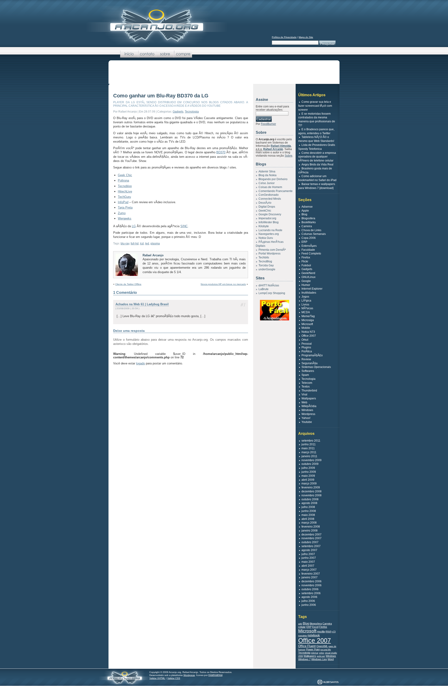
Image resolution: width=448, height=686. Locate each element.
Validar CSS (173, 678)
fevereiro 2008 (310, 526)
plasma (155, 243)
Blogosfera (308, 218)
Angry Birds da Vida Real (317, 164)
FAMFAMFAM (215, 675)
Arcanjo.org (124, 677)
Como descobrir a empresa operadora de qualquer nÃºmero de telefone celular (317, 156)
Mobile (305, 327)
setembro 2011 (310, 440)
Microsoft (307, 324)
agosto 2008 (309, 503)
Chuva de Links (311, 230)
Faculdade (308, 249)
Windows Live (319, 659)
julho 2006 (308, 601)
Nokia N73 (308, 331)
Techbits (264, 257)
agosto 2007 (309, 550)
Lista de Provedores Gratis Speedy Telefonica (316, 147)
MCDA (305, 312)
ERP (304, 242)
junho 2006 (308, 605)
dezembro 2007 (311, 534)
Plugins (306, 347)
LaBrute (264, 289)
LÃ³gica (306, 300)
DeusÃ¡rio (265, 202)
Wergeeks (124, 218)
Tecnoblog (125, 186)
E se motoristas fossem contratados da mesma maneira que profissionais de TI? (316, 119)
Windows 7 (304, 659)
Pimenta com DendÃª (272, 249)
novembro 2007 (311, 538)
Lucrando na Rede (270, 230)
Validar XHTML (157, 678)
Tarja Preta (125, 207)
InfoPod (123, 202)
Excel (315, 626)
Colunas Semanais (313, 234)
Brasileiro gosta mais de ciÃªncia (315, 170)
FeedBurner (268, 124)
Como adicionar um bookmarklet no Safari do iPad (317, 178)
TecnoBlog (265, 261)
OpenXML (322, 646)
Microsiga (307, 320)
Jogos (305, 296)
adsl (300, 624)
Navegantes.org (269, 234)
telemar (314, 653)
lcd (142, 243)
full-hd (135, 243)
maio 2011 (308, 448)
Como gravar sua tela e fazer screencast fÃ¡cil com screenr (315, 105)
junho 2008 (308, 511)
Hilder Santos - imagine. (328, 682)
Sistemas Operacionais (316, 367)
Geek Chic (125, 175)
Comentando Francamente (276, 191)
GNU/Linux (308, 277)
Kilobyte (264, 226)
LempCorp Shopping (272, 293)
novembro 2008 (311, 495)
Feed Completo (311, 253)
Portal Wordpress (269, 253)
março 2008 (309, 522)
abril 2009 (307, 479)
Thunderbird (309, 390)
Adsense (307, 206)
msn (328, 631)
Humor (305, 285)
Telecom (306, 382)
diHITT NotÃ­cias (269, 285)
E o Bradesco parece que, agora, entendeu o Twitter (316, 131)
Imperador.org (267, 218)
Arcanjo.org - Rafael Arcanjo (156, 25)
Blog (304, 214)
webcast (321, 656)
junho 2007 (308, 557)
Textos (305, 386)
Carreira (306, 226)
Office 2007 (308, 335)
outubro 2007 (309, 542)
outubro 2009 (309, 464)
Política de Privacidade (284, 37)
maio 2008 (308, 515)
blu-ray (125, 243)
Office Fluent (307, 646)
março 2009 (309, 483)
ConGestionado (269, 194)
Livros (305, 304)
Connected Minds (270, 198)
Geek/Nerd (308, 273)
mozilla (321, 631)
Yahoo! (305, 418)
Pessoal (306, 343)
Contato (147, 54)
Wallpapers (308, 398)
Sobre (165, 54)
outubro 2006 (309, 589)
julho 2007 (308, 554)
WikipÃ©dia (308, 406)
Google (306, 281)
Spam (305, 375)
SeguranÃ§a (309, 363)
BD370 (220, 152)
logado (140, 363)
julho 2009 (308, 468)
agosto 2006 (309, 597)
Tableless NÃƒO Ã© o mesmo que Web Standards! (316, 139)
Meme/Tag (308, 316)
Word (331, 659)
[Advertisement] (224, 73)
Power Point (313, 649)
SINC (184, 226)
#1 (243, 304)
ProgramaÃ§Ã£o (312, 355)
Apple (305, 210)
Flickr (304, 261)
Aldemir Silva (267, 171)
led (147, 243)
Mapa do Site (306, 37)
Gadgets (178, 111)
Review (306, 359)
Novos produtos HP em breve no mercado (223, 284)
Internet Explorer (311, 288)
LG (134, 226)
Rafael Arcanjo (153, 255)
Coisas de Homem (270, 187)
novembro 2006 (311, 585)
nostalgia (302, 636)
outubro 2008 (309, 499)
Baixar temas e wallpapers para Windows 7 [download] (316, 186)
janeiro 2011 (309, 456)
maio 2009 (308, 475)
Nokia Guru (266, 238)
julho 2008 (308, 507)
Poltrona (123, 180)
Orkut (304, 339)
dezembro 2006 (311, 581)
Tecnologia (192, 111)
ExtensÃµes (309, 245)
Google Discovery (270, 214)
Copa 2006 (308, 238)
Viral (304, 394)
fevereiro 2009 (310, 487)
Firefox (305, 257)
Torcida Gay (266, 265)
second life (325, 649)
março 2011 (308, 452)
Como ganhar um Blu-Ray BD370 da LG (160, 96)
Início (129, 54)
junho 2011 (308, 444)
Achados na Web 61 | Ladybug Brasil (142, 304)
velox (321, 653)
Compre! (183, 54)
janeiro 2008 (309, 530)
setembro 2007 (311, 546)
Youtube (306, 422)
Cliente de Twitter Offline (128, 284)
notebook (314, 635)
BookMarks (308, 222)
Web (304, 402)
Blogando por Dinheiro (273, 179)
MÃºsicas (307, 308)
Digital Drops (267, 206)
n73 (334, 632)
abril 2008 (307, 519)
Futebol (306, 265)
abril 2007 (307, 565)
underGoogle (267, 269)
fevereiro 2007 (310, 573)
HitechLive (125, 191)
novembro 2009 (311, 460)
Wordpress (308, 414)
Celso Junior (267, 183)
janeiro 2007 (309, 577)
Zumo (122, 213)
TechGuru (124, 197)
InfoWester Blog (269, 222)
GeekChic (265, 210)
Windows (307, 410)
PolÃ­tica (306, 351)
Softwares (307, 371)
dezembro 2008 (311, 491)
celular (302, 626)
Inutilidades (308, 292)
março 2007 (309, 569)
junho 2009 (308, 471)
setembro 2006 (311, 593)
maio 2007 (308, 561)
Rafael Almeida (281, 145)
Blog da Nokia (267, 175)
